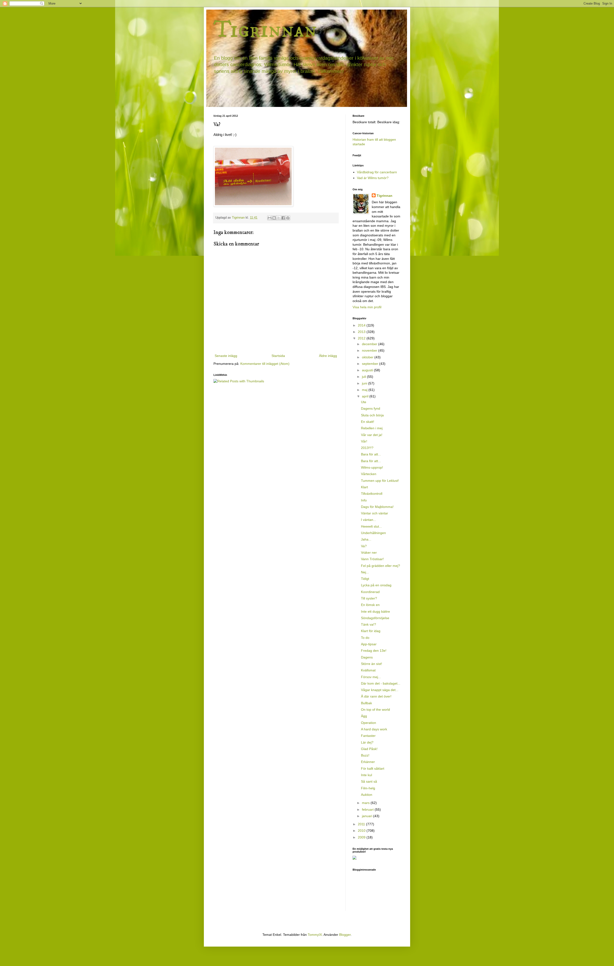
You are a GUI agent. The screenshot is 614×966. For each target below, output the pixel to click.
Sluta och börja (372, 415)
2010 (362, 830)
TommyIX (315, 935)
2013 (362, 332)
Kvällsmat (368, 670)
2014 (362, 325)
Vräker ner (369, 552)
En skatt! (367, 422)
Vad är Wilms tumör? (373, 178)
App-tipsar (369, 644)
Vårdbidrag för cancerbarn (377, 172)
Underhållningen (373, 533)
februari (368, 809)
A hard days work (374, 729)
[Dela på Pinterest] (287, 217)
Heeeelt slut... (371, 526)
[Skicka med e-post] (269, 217)
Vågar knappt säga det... (379, 690)
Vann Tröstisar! (372, 559)
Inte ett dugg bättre (375, 611)
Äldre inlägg (328, 356)
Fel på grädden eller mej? (380, 566)
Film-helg (368, 788)
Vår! (364, 441)
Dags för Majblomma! (377, 507)
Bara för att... (371, 454)
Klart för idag (370, 631)
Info (364, 500)
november (370, 350)
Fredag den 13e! (373, 650)
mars (366, 803)
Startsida (278, 356)
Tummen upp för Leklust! (380, 481)
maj (365, 390)
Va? (364, 546)
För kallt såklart (372, 768)
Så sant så (369, 781)
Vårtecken (368, 474)
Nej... (365, 572)
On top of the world (375, 709)
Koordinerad (370, 592)
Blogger (345, 935)
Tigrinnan (265, 30)
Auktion (366, 795)
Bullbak (366, 703)
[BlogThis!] (274, 217)
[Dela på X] (278, 217)
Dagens (367, 657)
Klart (364, 487)
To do (365, 638)
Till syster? (369, 598)
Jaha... (366, 539)
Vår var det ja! (371, 435)
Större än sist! (371, 664)
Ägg (364, 716)
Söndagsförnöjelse (375, 618)
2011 (362, 824)
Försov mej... (371, 677)
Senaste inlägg (226, 356)
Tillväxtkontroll (371, 493)
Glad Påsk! (369, 749)
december (370, 344)
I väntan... (368, 520)
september (370, 364)
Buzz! (365, 755)
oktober (368, 357)
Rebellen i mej (372, 428)
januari (367, 816)
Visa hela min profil (367, 307)
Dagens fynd (370, 408)
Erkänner (368, 762)
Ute (363, 402)
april (365, 396)
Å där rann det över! (376, 696)
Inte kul (366, 775)
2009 (362, 837)
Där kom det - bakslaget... (380, 683)
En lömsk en (370, 605)
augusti (368, 370)
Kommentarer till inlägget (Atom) (264, 364)
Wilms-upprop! (372, 467)
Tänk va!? (368, 624)
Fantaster (368, 736)
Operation (368, 723)
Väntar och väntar (374, 513)
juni (365, 383)
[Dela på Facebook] (283, 217)
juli (364, 376)
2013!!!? (367, 448)
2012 (362, 338)
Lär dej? (367, 742)
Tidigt (365, 579)
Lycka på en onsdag (376, 585)
